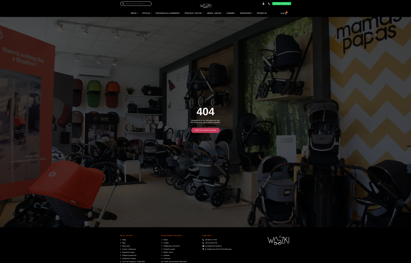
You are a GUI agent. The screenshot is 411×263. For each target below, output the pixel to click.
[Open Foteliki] (151, 13)
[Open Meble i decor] (222, 13)
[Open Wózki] (137, 13)
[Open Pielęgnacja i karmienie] (180, 13)
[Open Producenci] (252, 13)
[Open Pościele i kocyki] (203, 13)
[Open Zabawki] (235, 13)
